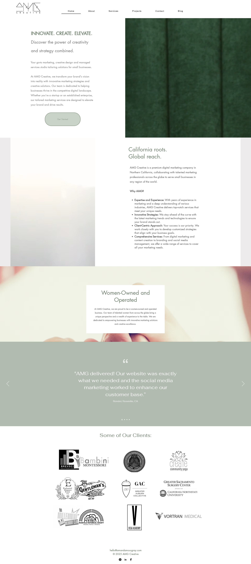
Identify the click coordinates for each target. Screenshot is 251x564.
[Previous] (8, 384)
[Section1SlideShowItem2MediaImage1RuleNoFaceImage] (126, 419)
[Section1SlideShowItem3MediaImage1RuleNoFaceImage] (129, 419)
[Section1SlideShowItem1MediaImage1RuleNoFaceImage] (124, 419)
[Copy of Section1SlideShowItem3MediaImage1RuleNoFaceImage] (121, 419)
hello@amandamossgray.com (126, 550)
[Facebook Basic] (131, 559)
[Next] (243, 384)
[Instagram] (120, 559)
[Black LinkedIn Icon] (125, 559)
